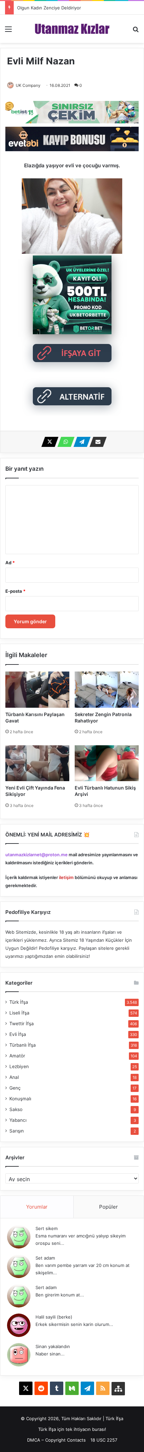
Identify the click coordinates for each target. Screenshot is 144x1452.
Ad (10, 562)
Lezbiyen (19, 1066)
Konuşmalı (20, 1098)
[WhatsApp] (64, 442)
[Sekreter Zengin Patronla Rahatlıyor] (107, 689)
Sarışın (16, 1131)
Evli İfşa (17, 1034)
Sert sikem (46, 1228)
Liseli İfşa (19, 1012)
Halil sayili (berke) (53, 1317)
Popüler (108, 1207)
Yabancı (17, 1120)
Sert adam (46, 1287)
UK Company (28, 85)
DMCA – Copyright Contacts (56, 1440)
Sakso (15, 1109)
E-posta (15, 591)
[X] (48, 442)
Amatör (17, 1055)
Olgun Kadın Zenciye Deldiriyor (49, 7)
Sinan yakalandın (52, 1346)
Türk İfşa (18, 1002)
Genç (15, 1088)
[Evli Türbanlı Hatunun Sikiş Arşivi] (107, 763)
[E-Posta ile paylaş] (96, 442)
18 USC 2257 (103, 1440)
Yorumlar (37, 1207)
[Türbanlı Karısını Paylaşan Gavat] (37, 689)
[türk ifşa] (72, 28)
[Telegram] (80, 442)
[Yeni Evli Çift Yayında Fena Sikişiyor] (37, 763)
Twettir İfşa (21, 1023)
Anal (14, 1077)
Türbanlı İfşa (22, 1045)
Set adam (45, 1258)
